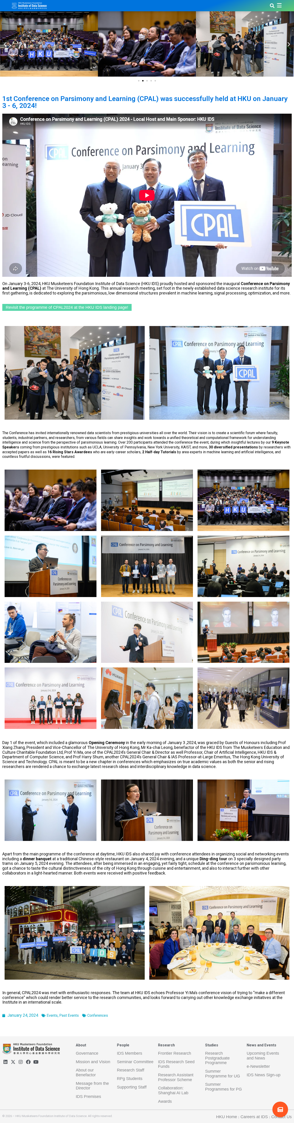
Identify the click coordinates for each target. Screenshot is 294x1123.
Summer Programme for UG (222, 1073)
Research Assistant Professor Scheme (175, 1077)
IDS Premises (88, 1096)
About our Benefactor (86, 1072)
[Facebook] (28, 1062)
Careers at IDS (254, 1116)
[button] (138, 80)
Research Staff (130, 1070)
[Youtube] (36, 1062)
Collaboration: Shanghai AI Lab (173, 1090)
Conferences (97, 1015)
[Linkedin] (5, 1062)
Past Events (69, 1015)
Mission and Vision (93, 1061)
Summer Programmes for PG (223, 1086)
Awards (165, 1101)
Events (52, 1015)
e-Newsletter (258, 1066)
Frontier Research (174, 1053)
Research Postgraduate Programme (217, 1058)
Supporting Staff (132, 1087)
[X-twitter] (13, 1062)
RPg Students (129, 1078)
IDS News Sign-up (263, 1075)
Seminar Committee (135, 1061)
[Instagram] (20, 1062)
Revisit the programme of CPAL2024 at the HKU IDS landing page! (67, 307)
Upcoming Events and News (263, 1055)
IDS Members (129, 1053)
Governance (87, 1053)
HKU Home (226, 1116)
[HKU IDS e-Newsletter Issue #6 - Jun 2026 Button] (280, 1109)
